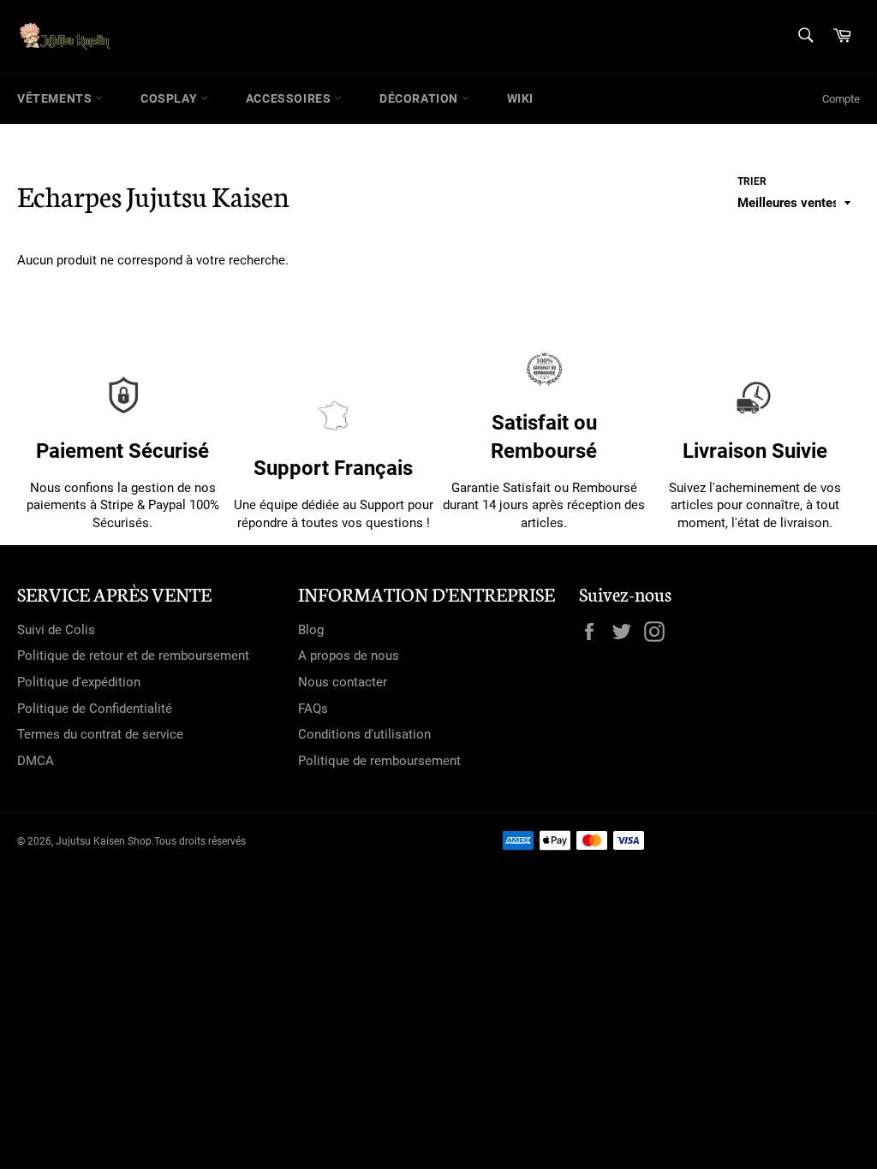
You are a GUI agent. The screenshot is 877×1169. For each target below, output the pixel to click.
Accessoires (290, 98)
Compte (841, 98)
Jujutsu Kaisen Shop (104, 841)
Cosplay (170, 98)
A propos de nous (348, 655)
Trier (752, 181)
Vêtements (56, 98)
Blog (311, 630)
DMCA (35, 760)
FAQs (313, 708)
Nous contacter (342, 682)
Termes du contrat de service (100, 734)
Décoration (420, 98)
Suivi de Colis (56, 630)
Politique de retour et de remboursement (133, 655)
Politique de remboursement (379, 760)
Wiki (520, 98)
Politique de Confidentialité (94, 708)
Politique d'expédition (78, 682)
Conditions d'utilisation (364, 734)
